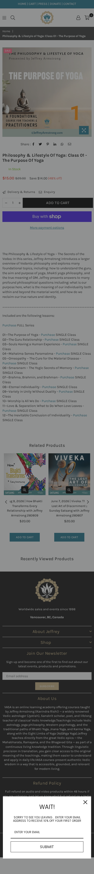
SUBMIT (47, 847)
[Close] (85, 802)
